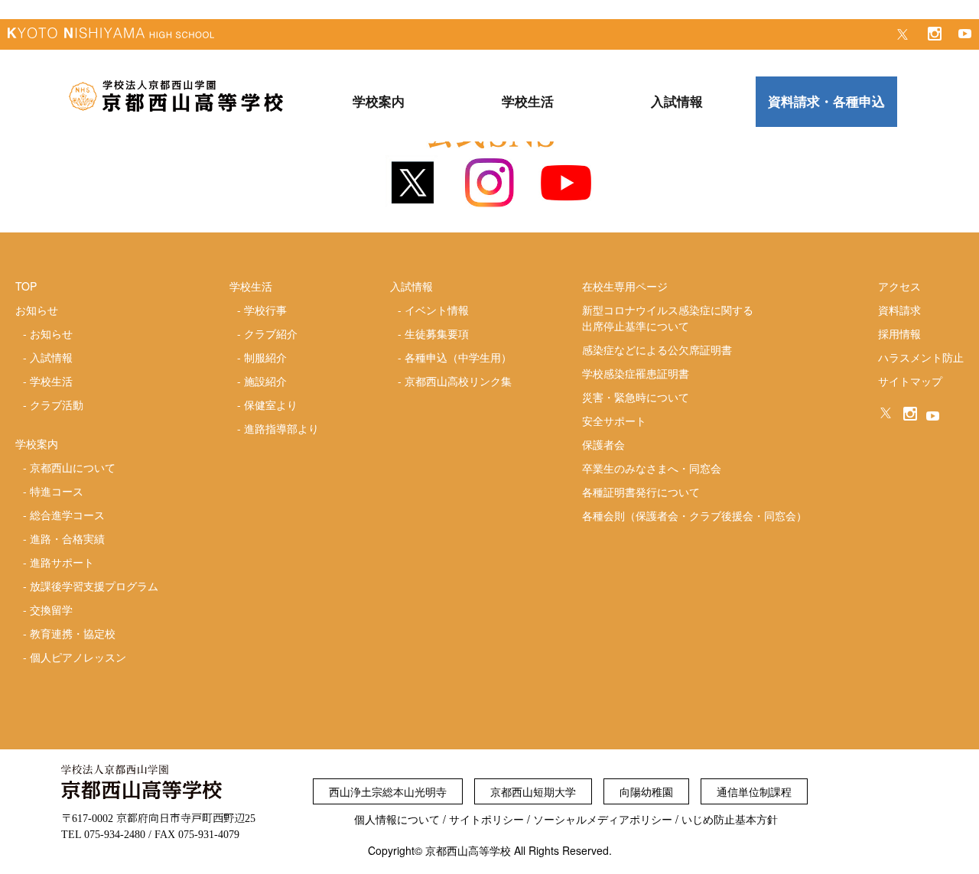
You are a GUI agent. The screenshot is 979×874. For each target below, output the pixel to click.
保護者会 (603, 444)
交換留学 (51, 609)
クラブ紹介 (271, 333)
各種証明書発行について (641, 491)
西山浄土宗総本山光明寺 (388, 791)
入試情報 (51, 357)
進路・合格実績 (67, 538)
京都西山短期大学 (533, 791)
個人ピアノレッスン (78, 656)
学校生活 (51, 380)
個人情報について (397, 819)
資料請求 (899, 309)
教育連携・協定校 (72, 633)
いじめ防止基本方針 (729, 819)
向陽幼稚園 (646, 791)
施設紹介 (265, 380)
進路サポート (62, 562)
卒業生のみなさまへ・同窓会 (651, 468)
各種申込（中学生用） (458, 357)
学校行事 (265, 309)
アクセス (899, 286)
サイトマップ (910, 380)
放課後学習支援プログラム (94, 585)
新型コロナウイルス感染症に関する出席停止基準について (667, 317)
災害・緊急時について (635, 397)
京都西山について (72, 467)
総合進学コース (67, 514)
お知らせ (51, 333)
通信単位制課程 (754, 791)
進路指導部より (281, 428)
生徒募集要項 (437, 333)
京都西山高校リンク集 (458, 380)
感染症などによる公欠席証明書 (657, 349)
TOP (26, 286)
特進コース (56, 491)
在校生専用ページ (625, 286)
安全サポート (614, 420)
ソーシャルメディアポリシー (602, 819)
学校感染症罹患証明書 (635, 373)
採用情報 (899, 333)
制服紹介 (265, 357)
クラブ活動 (56, 404)
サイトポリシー (486, 819)
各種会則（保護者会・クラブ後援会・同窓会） (694, 515)
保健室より (271, 404)
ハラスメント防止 (921, 357)
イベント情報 (437, 309)
